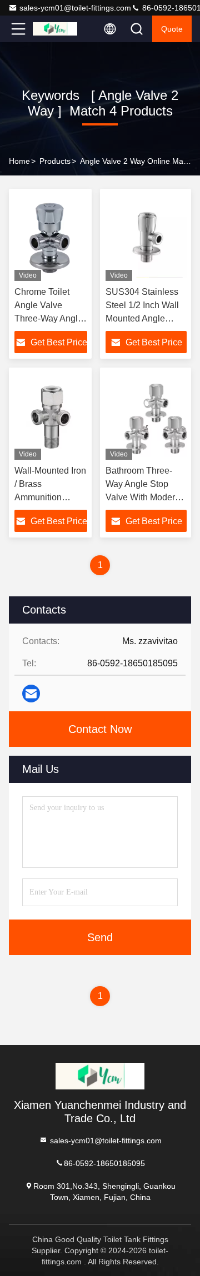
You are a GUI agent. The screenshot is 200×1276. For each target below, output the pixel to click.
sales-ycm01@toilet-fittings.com (75, 7)
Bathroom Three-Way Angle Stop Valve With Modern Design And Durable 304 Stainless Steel (146, 497)
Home (19, 161)
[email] (31, 693)
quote (172, 28)
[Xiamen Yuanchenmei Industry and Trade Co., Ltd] (55, 29)
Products (55, 161)
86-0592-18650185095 (104, 1162)
